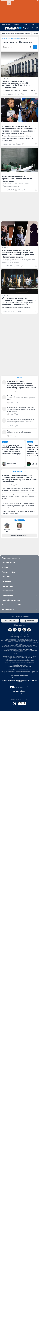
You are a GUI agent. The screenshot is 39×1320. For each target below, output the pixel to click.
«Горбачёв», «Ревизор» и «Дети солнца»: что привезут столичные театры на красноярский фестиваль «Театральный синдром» (18, 253)
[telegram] (10, 630)
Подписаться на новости (11, 558)
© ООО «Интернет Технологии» (19, 699)
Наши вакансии (7, 591)
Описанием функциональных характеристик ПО (19, 666)
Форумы (31, 24)
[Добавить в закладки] (36, 94)
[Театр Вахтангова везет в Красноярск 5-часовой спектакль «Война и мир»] (19, 160)
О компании (6, 581)
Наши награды (7, 586)
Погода (24, 24)
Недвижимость (6, 24)
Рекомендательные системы (19, 678)
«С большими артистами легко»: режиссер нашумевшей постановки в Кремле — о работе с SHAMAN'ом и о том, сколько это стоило (19, 129)
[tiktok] (29, 630)
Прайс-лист (6, 577)
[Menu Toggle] (2, 28)
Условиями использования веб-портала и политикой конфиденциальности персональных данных (19, 668)
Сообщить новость (9, 563)
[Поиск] (28, 28)
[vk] (15, 630)
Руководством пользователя (19, 665)
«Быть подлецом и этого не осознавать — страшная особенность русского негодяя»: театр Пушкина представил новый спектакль (19, 301)
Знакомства (17, 24)
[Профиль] (37, 28)
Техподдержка (7, 595)
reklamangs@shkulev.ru (28, 657)
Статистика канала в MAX (11, 605)
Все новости (15, 38)
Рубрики (5, 567)
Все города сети (8, 609)
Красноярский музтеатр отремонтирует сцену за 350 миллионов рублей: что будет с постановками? (16, 84)
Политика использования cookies (19, 675)
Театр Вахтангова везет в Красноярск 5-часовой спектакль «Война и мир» (17, 179)
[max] (24, 630)
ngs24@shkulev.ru (27, 649)
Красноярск (6, 38)
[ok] (19, 630)
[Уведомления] (32, 28)
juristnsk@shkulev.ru (20, 651)
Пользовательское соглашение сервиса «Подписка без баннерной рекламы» (19, 681)
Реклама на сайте (8, 572)
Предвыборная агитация (11, 600)
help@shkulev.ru (23, 653)
